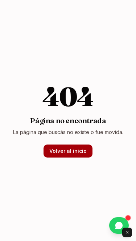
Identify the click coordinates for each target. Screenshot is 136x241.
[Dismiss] (127, 232)
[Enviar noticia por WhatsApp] (119, 225)
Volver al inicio (68, 151)
